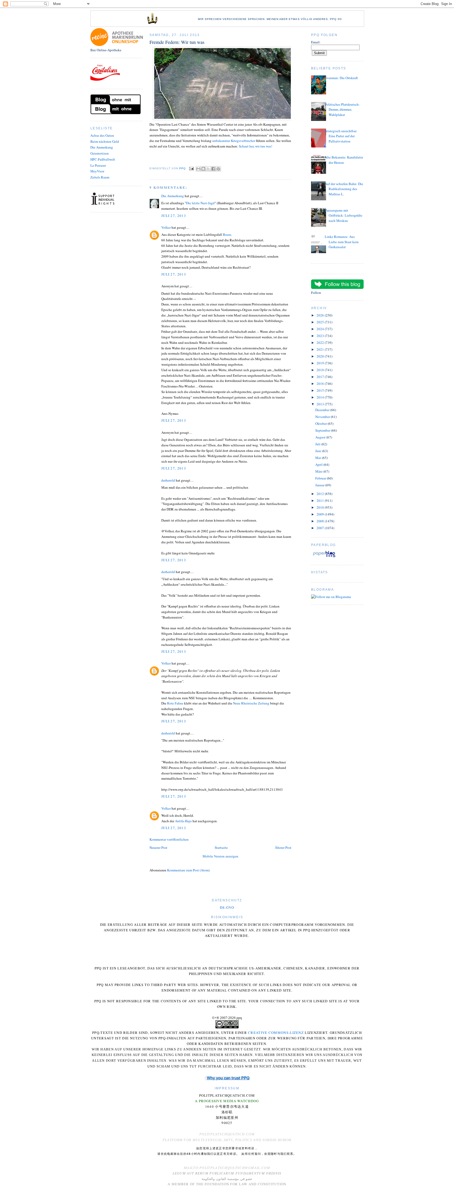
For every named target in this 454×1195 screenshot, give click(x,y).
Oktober (321, 423)
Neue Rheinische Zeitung (251, 703)
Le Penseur (98, 165)
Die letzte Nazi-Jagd (200, 203)
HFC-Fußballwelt (102, 159)
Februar (321, 478)
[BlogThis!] (203, 168)
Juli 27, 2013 (173, 215)
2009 (321, 514)
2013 (321, 404)
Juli (318, 444)
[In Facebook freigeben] (213, 168)
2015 (321, 390)
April (319, 464)
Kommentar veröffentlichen (169, 839)
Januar (320, 485)
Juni (318, 450)
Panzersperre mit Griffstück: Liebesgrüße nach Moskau (343, 215)
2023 (321, 335)
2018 (321, 369)
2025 (321, 322)
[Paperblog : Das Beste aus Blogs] (324, 557)
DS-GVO (227, 907)
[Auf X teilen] (208, 168)
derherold (168, 480)
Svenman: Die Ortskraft (341, 77)
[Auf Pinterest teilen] (218, 168)
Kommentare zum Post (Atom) (188, 870)
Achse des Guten (102, 135)
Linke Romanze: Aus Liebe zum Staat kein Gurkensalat (342, 241)
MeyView (97, 171)
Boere (227, 234)
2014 (321, 397)
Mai (318, 457)
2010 (321, 507)
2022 (321, 342)
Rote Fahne (175, 703)
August (320, 437)
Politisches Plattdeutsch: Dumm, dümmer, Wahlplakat (342, 109)
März (319, 471)
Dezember (322, 409)
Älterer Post (283, 847)
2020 (321, 356)
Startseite (221, 847)
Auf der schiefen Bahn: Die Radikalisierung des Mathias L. (344, 188)
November (323, 416)
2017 (321, 376)
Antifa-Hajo (183, 821)
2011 (321, 500)
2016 (321, 383)
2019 (321, 363)
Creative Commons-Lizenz (276, 1032)
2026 (321, 315)
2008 (321, 521)
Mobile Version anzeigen (220, 856)
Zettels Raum (99, 177)
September (323, 430)
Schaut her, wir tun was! (255, 146)
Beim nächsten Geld (104, 141)
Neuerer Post (158, 847)
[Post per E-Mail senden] (191, 168)
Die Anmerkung (101, 147)
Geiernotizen (99, 153)
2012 (321, 493)
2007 (321, 527)
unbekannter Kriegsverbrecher (233, 140)
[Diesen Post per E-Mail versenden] (198, 168)
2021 (321, 349)
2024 (321, 328)
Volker (166, 227)
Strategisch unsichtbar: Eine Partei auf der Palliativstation (341, 136)
